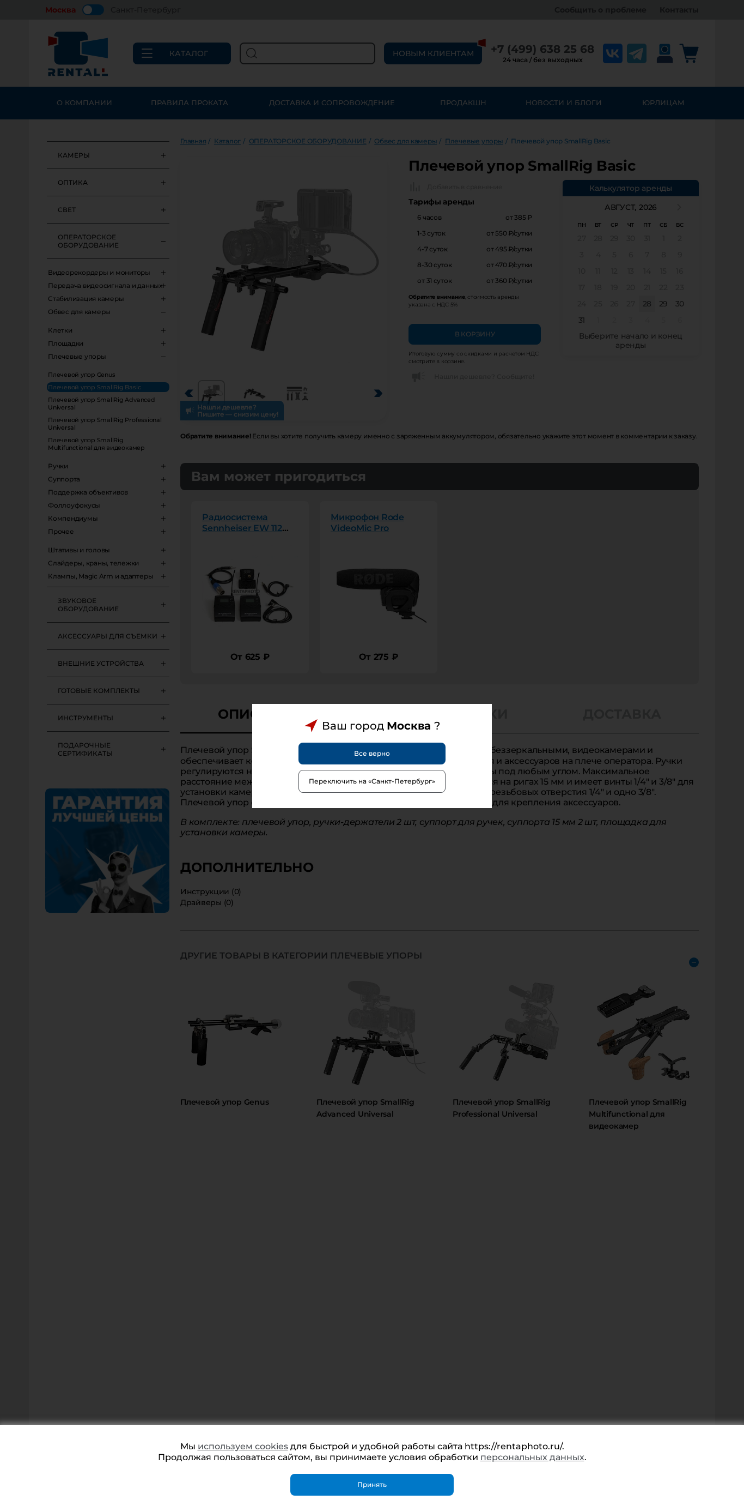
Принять (372, 1484)
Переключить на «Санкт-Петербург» (372, 781)
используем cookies (243, 1446)
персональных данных (532, 1457)
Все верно (372, 753)
